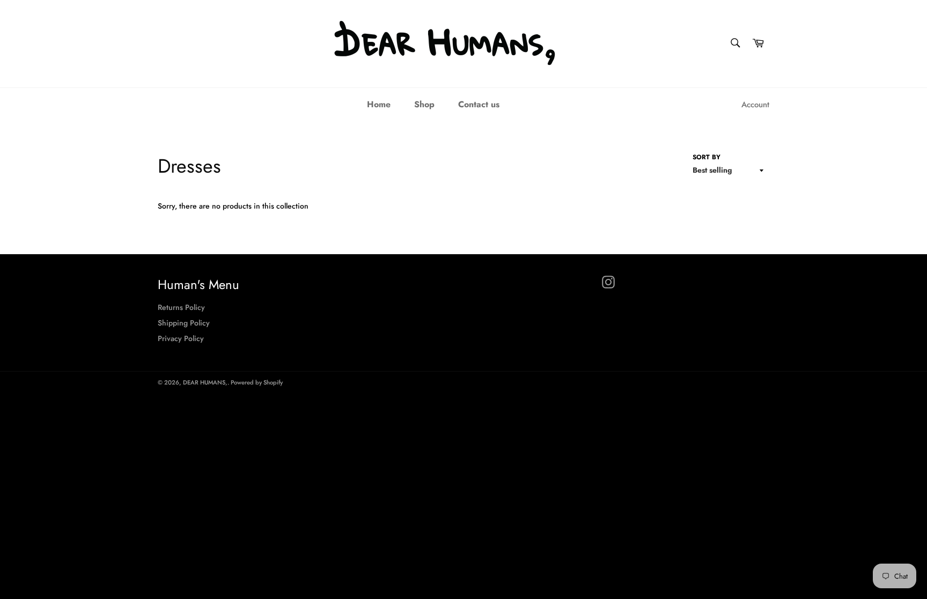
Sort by (706, 157)
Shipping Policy (184, 322)
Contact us (478, 104)
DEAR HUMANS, (205, 382)
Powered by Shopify (257, 382)
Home (379, 104)
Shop (424, 104)
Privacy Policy (181, 338)
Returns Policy (181, 307)
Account (755, 104)
